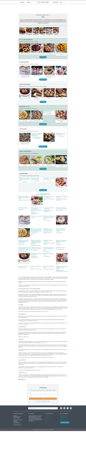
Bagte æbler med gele (25, 53)
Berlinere (61, 187)
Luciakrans (37, 180)
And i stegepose (59, 232)
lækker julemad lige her (45, 311)
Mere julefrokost (43, 168)
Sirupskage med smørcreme (37, 99)
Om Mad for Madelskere (63, 415)
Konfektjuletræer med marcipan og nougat (25, 143)
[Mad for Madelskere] (43, 2)
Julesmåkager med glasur (48, 269)
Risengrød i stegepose (23, 251)
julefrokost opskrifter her (24, 324)
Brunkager (25, 120)
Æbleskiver (49, 98)
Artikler (46, 421)
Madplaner (46, 419)
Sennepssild (49, 165)
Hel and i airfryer (34, 250)
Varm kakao (58, 225)
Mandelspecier (21, 209)
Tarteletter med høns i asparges (61, 166)
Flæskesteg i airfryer (60, 249)
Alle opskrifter (47, 415)
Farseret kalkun (59, 210)
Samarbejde (62, 416)
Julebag (42, 34)
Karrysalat (37, 165)
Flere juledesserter (43, 79)
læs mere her (48, 401)
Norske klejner (25, 181)
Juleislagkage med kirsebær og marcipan (24, 76)
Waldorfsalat (58, 244)
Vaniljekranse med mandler (61, 121)
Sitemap (61, 419)
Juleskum (33, 217)
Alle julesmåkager (43, 124)
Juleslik (56, 34)
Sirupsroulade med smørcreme (35, 213)
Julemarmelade (34, 205)
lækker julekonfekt (37, 370)
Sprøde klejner (37, 120)
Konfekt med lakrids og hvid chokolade (37, 138)
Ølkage (61, 98)
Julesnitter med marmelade (24, 200)
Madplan (28, 2)
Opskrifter (22, 2)
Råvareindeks (55, 2)
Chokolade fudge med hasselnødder (48, 211)
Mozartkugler (61, 136)
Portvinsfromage (37, 75)
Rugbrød (25, 165)
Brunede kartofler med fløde (61, 54)
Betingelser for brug (63, 418)
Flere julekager (43, 101)
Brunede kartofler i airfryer (36, 269)
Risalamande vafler (47, 232)
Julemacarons (21, 244)
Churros (49, 180)
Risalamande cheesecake (25, 98)
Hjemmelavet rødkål (37, 53)
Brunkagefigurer (46, 256)
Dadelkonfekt (49, 142)
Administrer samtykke (64, 422)
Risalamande (61, 75)
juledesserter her (26, 336)
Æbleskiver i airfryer (22, 267)
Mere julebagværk (43, 190)
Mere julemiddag (43, 57)
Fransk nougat (46, 219)
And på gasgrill (49, 53)
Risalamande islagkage (35, 245)
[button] (65, 2)
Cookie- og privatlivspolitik (64, 417)
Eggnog (32, 233)
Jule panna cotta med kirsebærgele (49, 76)
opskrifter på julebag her (50, 357)
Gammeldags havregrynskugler (34, 257)
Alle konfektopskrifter (43, 146)
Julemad (22, 34)
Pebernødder (49, 113)
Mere (61, 2)
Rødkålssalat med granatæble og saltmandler (61, 271)
